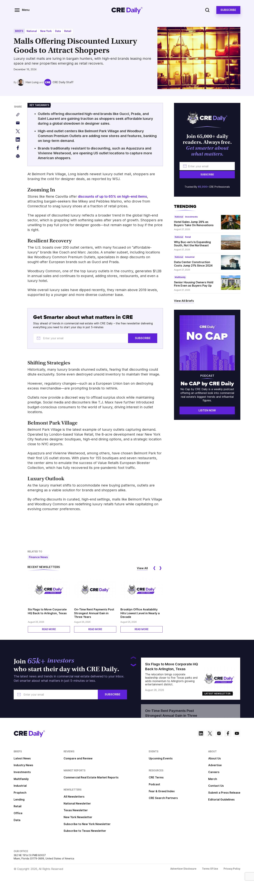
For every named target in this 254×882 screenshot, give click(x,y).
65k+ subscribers (145, 46)
